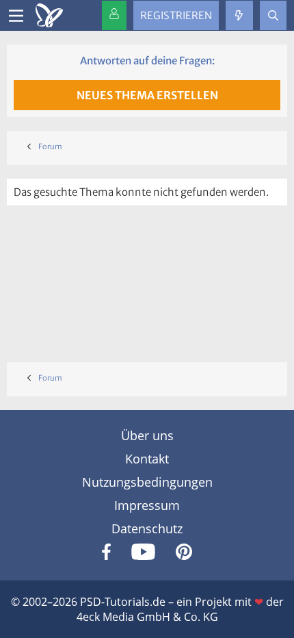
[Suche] (273, 15)
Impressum (147, 505)
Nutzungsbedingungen (147, 482)
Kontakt (147, 458)
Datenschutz (147, 528)
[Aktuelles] (239, 15)
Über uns (147, 435)
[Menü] (16, 15)
